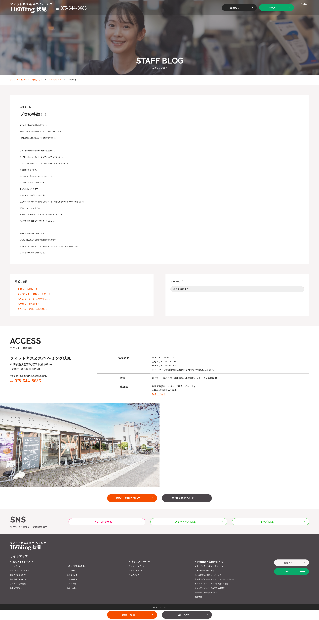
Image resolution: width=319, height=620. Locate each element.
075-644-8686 (71, 7)
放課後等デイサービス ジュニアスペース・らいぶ (214, 579)
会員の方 (288, 562)
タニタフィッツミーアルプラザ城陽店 (210, 588)
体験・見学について (128, 498)
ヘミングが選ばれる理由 (76, 566)
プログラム (71, 570)
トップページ (15, 566)
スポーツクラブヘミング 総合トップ (209, 566)
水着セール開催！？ (27, 289)
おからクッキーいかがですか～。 (34, 299)
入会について (72, 575)
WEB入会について (183, 498)
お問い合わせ (72, 588)
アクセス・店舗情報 (18, 584)
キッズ (272, 7)
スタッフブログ (55, 79)
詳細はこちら (158, 394)
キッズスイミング (136, 570)
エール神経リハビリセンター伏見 (208, 575)
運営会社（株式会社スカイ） (206, 592)
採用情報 (198, 597)
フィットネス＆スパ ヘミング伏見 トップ (26, 79)
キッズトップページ (137, 566)
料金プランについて (18, 575)
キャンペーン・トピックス (20, 570)
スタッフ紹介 (72, 584)
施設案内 (234, 7)
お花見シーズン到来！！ (29, 304)
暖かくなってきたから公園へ (32, 309)
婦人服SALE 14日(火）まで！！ (33, 294)
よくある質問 (72, 579)
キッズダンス (134, 575)
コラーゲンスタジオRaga (204, 570)
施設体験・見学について (19, 579)
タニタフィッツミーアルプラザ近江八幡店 (211, 584)
